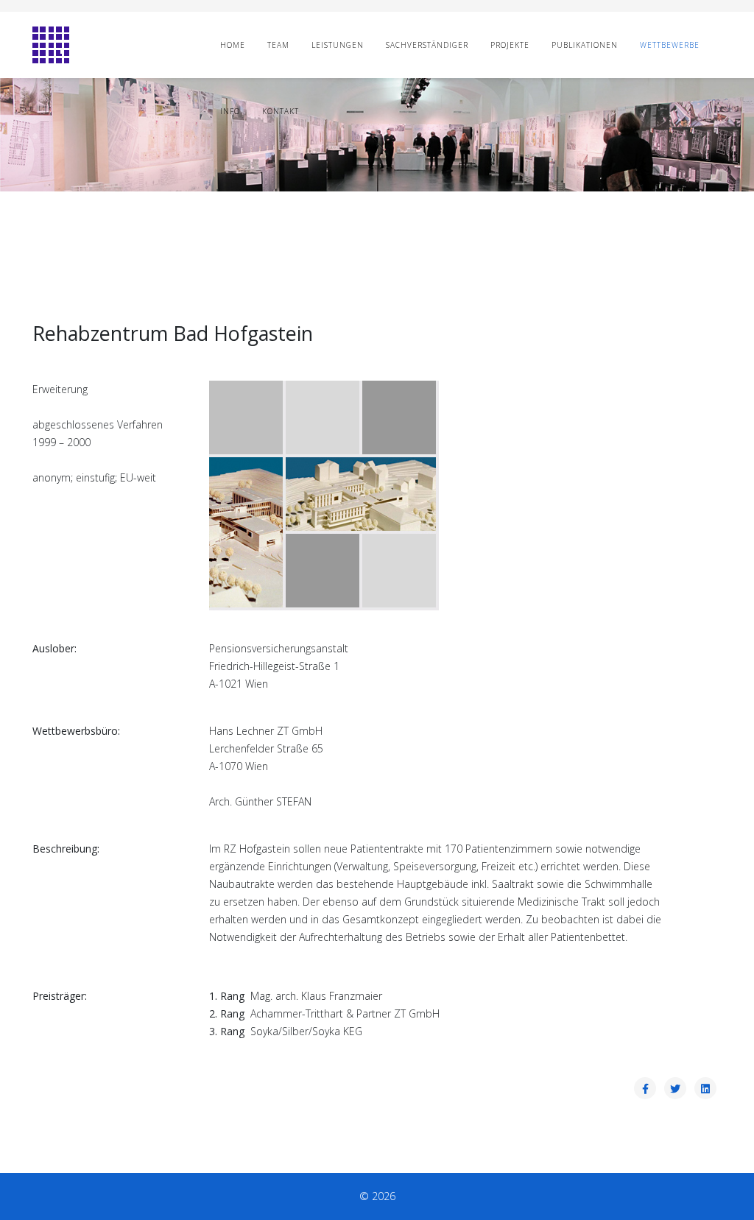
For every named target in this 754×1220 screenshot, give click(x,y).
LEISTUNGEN (337, 45)
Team (278, 45)
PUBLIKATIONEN (585, 45)
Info (230, 111)
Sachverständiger (427, 45)
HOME (232, 45)
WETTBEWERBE (670, 45)
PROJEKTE (509, 45)
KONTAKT (280, 111)
